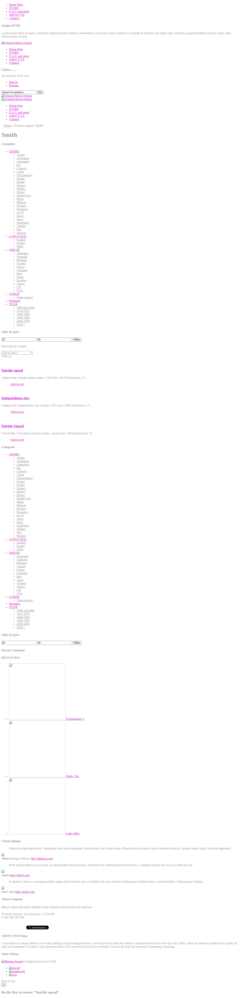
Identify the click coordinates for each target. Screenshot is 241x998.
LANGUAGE (17, 236)
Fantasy (21, 185)
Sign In (13, 82)
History (21, 188)
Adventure (23, 158)
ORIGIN (14, 249)
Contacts (14, 18)
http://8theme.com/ (42, 858)
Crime (20, 171)
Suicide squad (12, 370)
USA (20, 290)
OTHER (14, 294)
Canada (21, 263)
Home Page (16, 4)
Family (21, 182)
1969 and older (25, 307)
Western (21, 233)
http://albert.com (20, 875)
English (21, 239)
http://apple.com (25, 891)
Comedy (22, 168)
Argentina (22, 253)
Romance (22, 209)
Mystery (21, 205)
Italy (19, 273)
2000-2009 (23, 321)
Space (20, 216)
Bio (19, 165)
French (21, 243)
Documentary (25, 175)
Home (7, 125)
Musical (21, 202)
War (19, 229)
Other (20, 246)
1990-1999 (23, 317)
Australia (22, 256)
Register (14, 85)
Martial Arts (24, 195)
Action (21, 154)
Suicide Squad (13, 426)
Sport (20, 219)
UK (19, 287)
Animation (23, 161)
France (21, 266)
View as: (7, 356)
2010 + (21, 324)
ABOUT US (16, 14)
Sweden (21, 280)
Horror (21, 192)
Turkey (21, 283)
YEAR (13, 304)
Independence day (16, 398)
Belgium (22, 260)
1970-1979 (23, 311)
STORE (14, 8)
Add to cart (17, 384)
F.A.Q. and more (19, 11)
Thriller (21, 226)
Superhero (23, 222)
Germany (22, 270)
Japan (20, 277)
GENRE (14, 151)
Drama (21, 178)
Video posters (25, 297)
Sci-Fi (20, 212)
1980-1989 (23, 314)
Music (20, 199)
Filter (77, 339)
